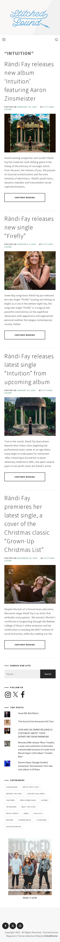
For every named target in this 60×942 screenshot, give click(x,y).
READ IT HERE (30, 897)
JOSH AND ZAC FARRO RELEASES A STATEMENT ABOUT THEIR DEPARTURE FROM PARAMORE (35, 733)
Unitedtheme (50, 935)
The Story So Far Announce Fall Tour (36, 721)
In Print (44, 800)
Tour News (41, 820)
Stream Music (24, 820)
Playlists (38, 813)
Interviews (11, 807)
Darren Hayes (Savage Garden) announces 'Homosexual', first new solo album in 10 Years (35, 766)
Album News (12, 787)
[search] (55, 39)
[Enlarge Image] (11, 120)
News (26, 813)
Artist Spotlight (31, 787)
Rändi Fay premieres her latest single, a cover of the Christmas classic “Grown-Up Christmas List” (27, 523)
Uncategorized (13, 826)
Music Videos (12, 813)
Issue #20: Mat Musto (28, 713)
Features (10, 800)
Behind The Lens (14, 794)
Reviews (9, 820)
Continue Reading (25, 197)
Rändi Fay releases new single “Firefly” (29, 227)
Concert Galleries (36, 794)
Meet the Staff (29, 807)
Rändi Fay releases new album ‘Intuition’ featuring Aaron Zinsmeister (29, 81)
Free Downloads (28, 800)
